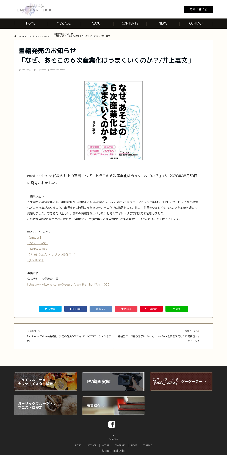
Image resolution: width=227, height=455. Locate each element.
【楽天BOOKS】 (37, 243)
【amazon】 (34, 238)
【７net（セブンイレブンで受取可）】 (52, 255)
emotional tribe (57, 69)
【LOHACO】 (35, 260)
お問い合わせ (198, 9)
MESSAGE (64, 23)
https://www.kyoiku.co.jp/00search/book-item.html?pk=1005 (68, 284)
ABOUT (97, 23)
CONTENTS (130, 23)
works (43, 69)
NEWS (163, 23)
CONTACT (196, 23)
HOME (30, 23)
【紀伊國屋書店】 (38, 249)
